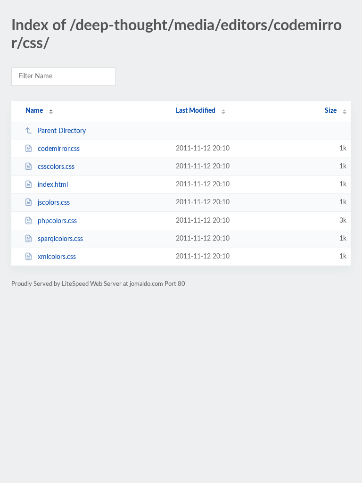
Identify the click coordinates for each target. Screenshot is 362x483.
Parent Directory (62, 131)
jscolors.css (54, 203)
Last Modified (195, 111)
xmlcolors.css (57, 257)
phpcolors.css (57, 221)
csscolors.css (56, 167)
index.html (53, 185)
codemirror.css (59, 149)
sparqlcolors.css (60, 239)
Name (34, 111)
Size (331, 111)
